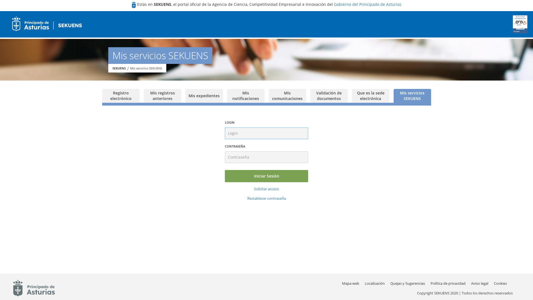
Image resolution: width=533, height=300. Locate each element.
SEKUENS (119, 68)
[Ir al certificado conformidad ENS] (520, 24)
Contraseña (235, 146)
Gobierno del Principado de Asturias (367, 4)
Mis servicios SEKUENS (146, 68)
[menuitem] (375, 283)
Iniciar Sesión (266, 176)
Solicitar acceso (266, 188)
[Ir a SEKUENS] (45, 24)
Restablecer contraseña (266, 198)
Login (230, 122)
